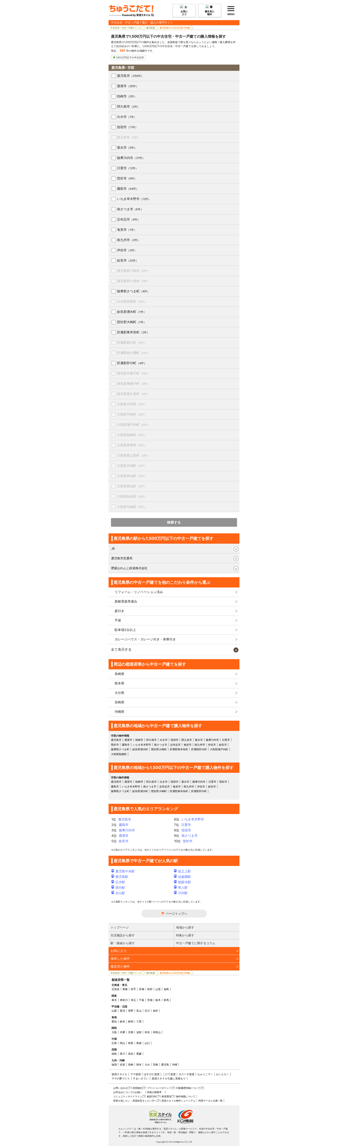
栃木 (158, 1000)
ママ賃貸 (135, 1074)
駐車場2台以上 (125, 630)
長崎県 (119, 674)
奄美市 (127, 230)
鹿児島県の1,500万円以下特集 (175, 27)
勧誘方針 (152, 1096)
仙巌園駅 (184, 877)
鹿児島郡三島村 (133, 271)
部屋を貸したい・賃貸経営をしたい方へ (135, 1100)
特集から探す (185, 935)
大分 (147, 1064)
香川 (122, 1053)
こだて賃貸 (169, 1074)
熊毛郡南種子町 (133, 383)
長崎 (130, 1064)
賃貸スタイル (119, 1074)
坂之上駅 (184, 871)
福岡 (114, 1064)
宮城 (141, 989)
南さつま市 (130, 209)
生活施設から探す (123, 935)
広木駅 (120, 882)
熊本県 (119, 683)
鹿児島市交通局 (121, 558)
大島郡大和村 (132, 404)
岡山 (122, 1043)
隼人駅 (183, 887)
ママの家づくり (121, 1078)
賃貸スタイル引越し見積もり (169, 1078)
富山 (139, 1010)
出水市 (127, 117)
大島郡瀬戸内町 (133, 425)
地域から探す (185, 927)
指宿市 (127, 127)
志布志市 (128, 219)
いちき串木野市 (134, 199)
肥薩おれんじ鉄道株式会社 (129, 568)
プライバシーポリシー (159, 1087)
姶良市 (127, 260)
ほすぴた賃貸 (152, 1074)
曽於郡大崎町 (131, 322)
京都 (130, 1032)
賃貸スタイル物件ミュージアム (178, 1100)
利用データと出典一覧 (210, 1100)
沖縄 (174, 1064)
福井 (155, 1010)
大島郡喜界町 (132, 445)
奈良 (147, 1032)
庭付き (119, 611)
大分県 (119, 693)
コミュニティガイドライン (127, 1096)
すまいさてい (141, 1078)
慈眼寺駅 (184, 882)
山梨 (114, 1010)
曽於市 (127, 178)
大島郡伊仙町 (132, 476)
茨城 (149, 1000)
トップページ (120, 927)
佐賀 (122, 1064)
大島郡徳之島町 (133, 455)
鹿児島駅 (121, 877)
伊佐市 (127, 250)
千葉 (141, 1000)
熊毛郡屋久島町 (133, 394)
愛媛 (139, 1053)
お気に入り (119, 951)
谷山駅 (120, 893)
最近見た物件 (120, 966)
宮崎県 (119, 702)
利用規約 (137, 1087)
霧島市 (128, 189)
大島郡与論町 (132, 507)
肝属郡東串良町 (133, 332)
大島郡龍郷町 (132, 435)
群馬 (166, 1000)
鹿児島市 (130, 76)
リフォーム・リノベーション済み (139, 592)
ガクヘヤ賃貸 (186, 1074)
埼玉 (133, 1000)
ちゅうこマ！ (205, 1074)
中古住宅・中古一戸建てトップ (126, 27)
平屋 (118, 620)
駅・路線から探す (123, 943)
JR (113, 548)
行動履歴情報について (188, 1087)
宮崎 (155, 1064)
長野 (130, 1010)
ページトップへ (176, 913)
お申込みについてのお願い (127, 1092)
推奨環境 (166, 1096)
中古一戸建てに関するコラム (195, 943)
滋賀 (139, 1032)
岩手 (133, 989)
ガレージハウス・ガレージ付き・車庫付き (145, 639)
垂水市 (127, 147)
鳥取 (130, 1043)
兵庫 (122, 1032)
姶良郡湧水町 (131, 312)
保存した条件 (120, 958)
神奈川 (124, 1000)
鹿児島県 (150, 27)
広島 (114, 1043)
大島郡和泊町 (132, 486)
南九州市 (128, 240)
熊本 (139, 1064)
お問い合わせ (120, 1087)
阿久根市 (128, 106)
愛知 (114, 1021)
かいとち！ (222, 1074)
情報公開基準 (154, 1092)
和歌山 (157, 1032)
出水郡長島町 (132, 301)
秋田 (149, 989)
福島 (166, 989)
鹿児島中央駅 (125, 871)
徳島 (114, 1053)
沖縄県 (119, 712)
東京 (114, 1000)
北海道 (115, 989)
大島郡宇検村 (132, 414)
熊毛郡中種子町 (133, 373)
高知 (130, 1053)
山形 (158, 989)
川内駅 (183, 893)
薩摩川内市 (131, 158)
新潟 (122, 1010)
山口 (147, 1043)
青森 (125, 989)
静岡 (130, 1021)
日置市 (127, 168)
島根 (139, 1043)
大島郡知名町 (132, 496)
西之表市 (128, 137)
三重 (139, 1021)
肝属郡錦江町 (132, 342)
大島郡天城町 (132, 466)
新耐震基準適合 (126, 601)
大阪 (114, 1032)
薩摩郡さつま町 (133, 291)
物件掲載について (185, 1096)
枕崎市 (127, 96)
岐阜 (122, 1021)
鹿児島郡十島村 (133, 281)
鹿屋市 (128, 86)
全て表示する (121, 649)
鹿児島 (165, 1064)
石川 (147, 1010)
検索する (174, 522)
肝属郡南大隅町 (133, 353)
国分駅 (120, 887)
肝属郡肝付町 (132, 363)
